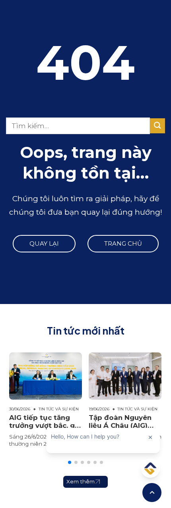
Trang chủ (123, 243)
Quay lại (44, 243)
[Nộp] (157, 125)
